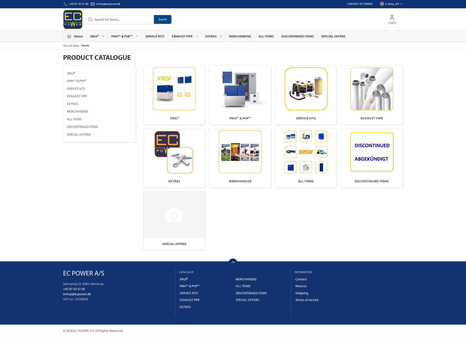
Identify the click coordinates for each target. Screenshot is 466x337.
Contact (301, 279)
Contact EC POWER (359, 4)
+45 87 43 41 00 (74, 289)
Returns (301, 286)
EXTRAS (72, 104)
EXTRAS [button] (210, 36)
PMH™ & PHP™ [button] (122, 36)
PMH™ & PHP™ (77, 81)
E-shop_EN (392, 4)
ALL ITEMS (266, 36)
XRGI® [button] (94, 36)
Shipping (301, 293)
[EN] (73, 19)
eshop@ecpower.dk (108, 4)
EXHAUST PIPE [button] (182, 36)
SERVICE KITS (154, 36)
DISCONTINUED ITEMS (297, 36)
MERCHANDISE (240, 36)
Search (162, 19)
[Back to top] (233, 262)
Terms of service (306, 300)
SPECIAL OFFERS (333, 36)
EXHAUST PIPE (77, 96)
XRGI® (71, 73)
